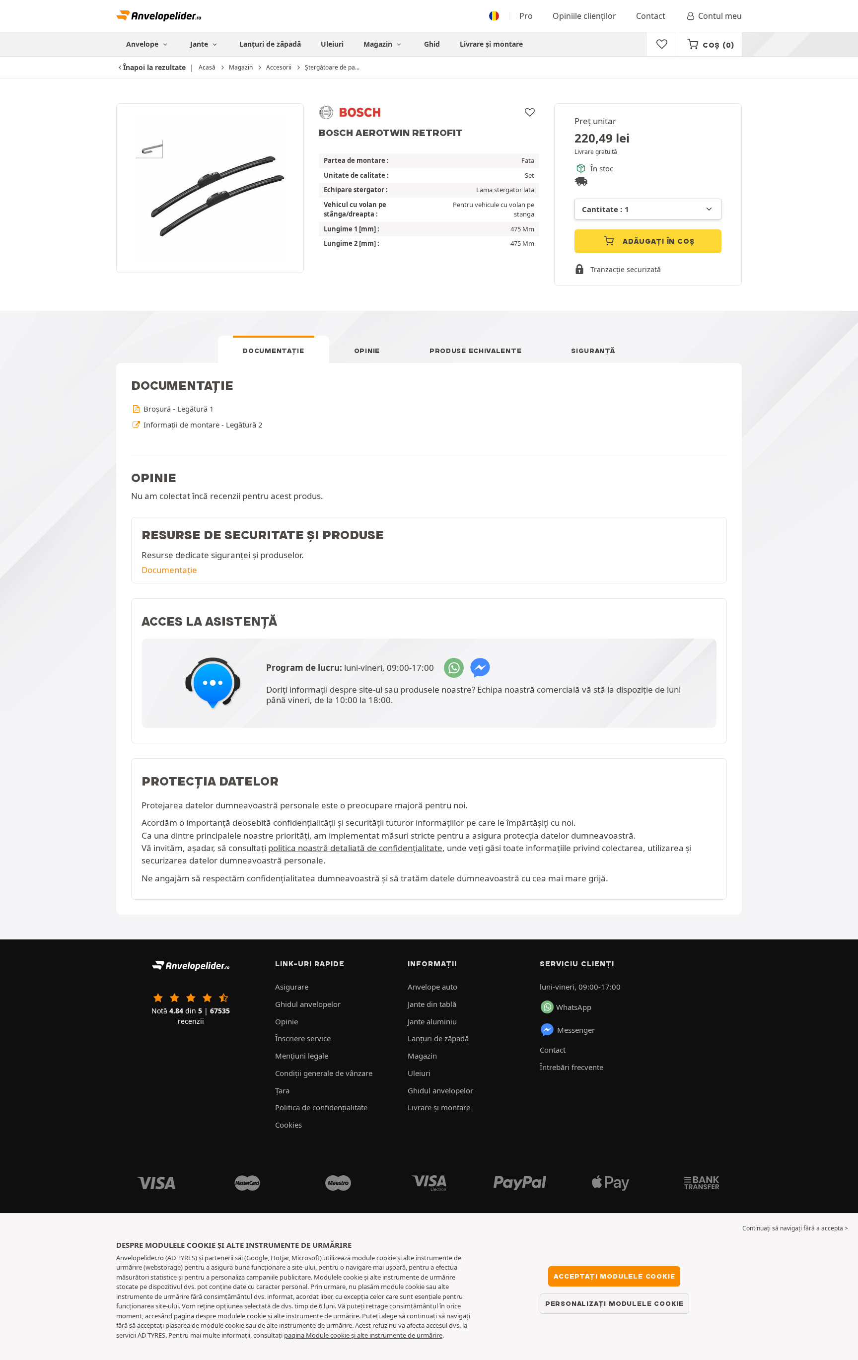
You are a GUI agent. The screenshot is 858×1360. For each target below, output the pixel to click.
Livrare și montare (491, 44)
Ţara (282, 1090)
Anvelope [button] (143, 44)
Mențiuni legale (301, 1056)
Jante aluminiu (432, 1021)
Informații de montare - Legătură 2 (202, 424)
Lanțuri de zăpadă (270, 44)
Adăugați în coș (658, 241)
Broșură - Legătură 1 (178, 409)
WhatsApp (573, 1007)
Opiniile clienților (584, 15)
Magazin (378, 44)
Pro (526, 15)
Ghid (432, 44)
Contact (650, 15)
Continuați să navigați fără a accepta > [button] (795, 1228)
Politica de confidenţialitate (321, 1107)
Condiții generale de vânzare (323, 1073)
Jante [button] (200, 44)
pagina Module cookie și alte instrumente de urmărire (363, 1335)
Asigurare (291, 987)
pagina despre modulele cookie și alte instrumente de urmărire (266, 1315)
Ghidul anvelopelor (308, 1004)
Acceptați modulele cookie (614, 1276)
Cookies (288, 1125)
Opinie (367, 351)
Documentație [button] (169, 569)
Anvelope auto (432, 987)
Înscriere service (303, 1038)
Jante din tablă (432, 1004)
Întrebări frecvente (571, 1067)
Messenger (576, 1030)
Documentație (273, 351)
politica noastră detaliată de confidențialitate (355, 848)
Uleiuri (332, 44)
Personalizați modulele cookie (614, 1303)
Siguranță (593, 351)
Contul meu (720, 15)
